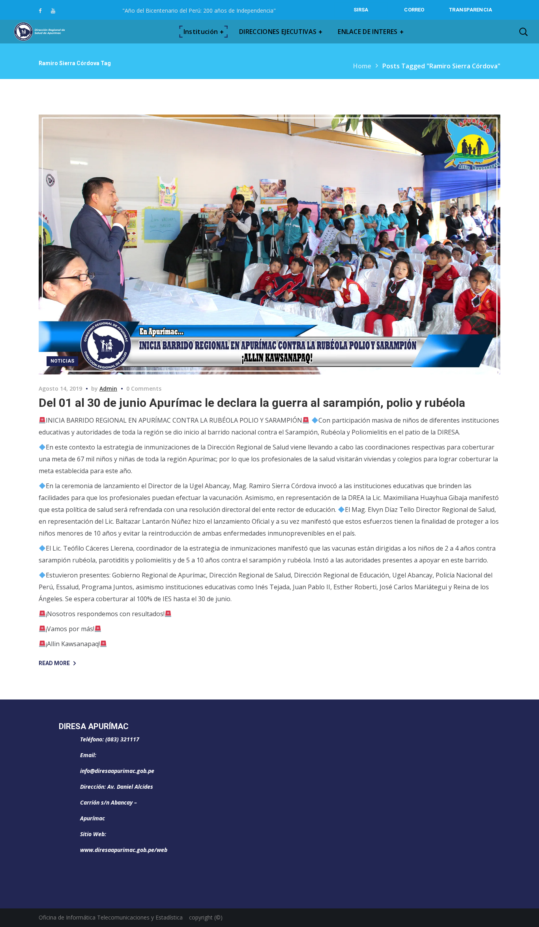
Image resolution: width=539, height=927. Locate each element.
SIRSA (361, 10)
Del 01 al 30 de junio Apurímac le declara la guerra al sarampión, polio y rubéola (252, 403)
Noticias (62, 361)
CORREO (414, 10)
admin (108, 388)
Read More (54, 663)
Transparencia (470, 10)
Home (362, 66)
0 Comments (143, 388)
